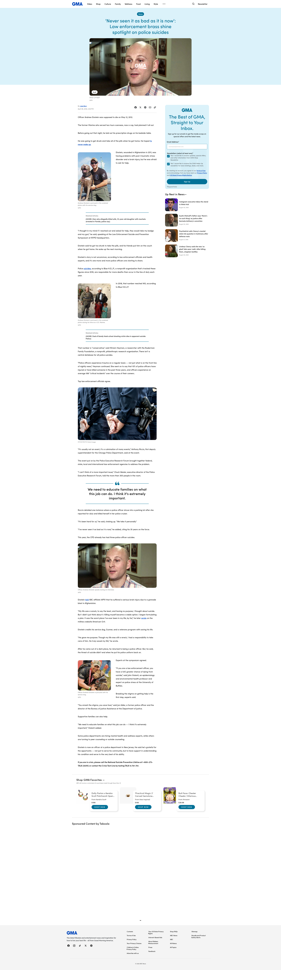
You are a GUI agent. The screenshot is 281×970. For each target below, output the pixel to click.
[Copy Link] (155, 107)
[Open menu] (164, 4)
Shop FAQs (173, 931)
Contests (130, 931)
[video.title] (140, 67)
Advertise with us (133, 953)
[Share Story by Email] (150, 107)
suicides (87, 268)
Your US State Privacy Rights (156, 932)
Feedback (151, 951)
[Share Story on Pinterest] (145, 107)
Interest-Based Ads (155, 937)
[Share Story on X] (140, 107)
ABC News (173, 935)
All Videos (173, 943)
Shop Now (99, 807)
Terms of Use (200, 170)
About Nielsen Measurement (153, 942)
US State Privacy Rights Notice (181, 175)
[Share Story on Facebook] (135, 107)
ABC (171, 939)
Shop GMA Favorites (89, 779)
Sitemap (194, 931)
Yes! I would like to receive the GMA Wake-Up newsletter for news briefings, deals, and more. (187, 164)
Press (150, 947)
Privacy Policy (202, 173)
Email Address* (173, 142)
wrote (143, 618)
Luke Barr (83, 106)
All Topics (173, 947)
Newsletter (202, 4)
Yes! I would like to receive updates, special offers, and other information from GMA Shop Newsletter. (188, 157)
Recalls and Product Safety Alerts (198, 936)
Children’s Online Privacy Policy (133, 948)
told (87, 599)
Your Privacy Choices (134, 943)
